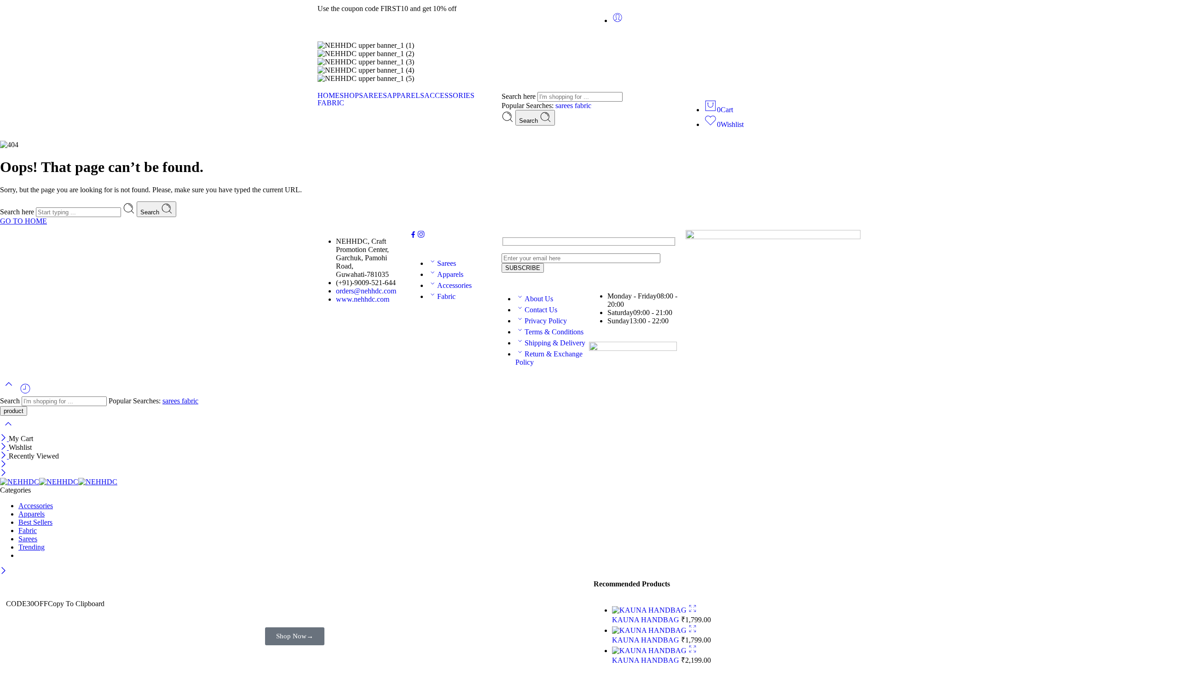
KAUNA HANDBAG (646, 620)
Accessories (454, 285)
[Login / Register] (617, 20)
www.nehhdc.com (362, 299)
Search (529, 120)
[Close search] (8, 430)
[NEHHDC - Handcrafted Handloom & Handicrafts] (58, 482)
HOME (329, 95)
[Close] (4, 438)
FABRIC (331, 103)
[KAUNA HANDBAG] (650, 610)
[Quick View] (692, 610)
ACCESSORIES (449, 95)
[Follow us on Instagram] (421, 236)
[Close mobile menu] (3, 473)
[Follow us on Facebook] (413, 236)
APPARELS (405, 95)
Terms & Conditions (554, 332)
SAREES (373, 95)
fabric (583, 105)
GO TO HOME (23, 221)
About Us (539, 299)
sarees (565, 105)
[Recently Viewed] (25, 392)
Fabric (446, 296)
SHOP (349, 95)
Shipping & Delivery (555, 343)
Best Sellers (35, 522)
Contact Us (541, 310)
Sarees (446, 263)
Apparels (450, 274)
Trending (31, 547)
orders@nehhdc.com (366, 291)
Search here (519, 96)
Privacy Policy (546, 321)
